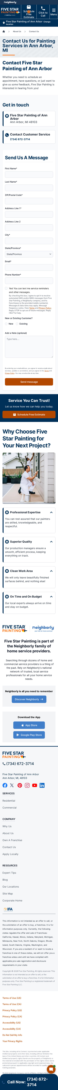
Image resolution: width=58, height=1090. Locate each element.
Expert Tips (9, 872)
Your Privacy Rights (12, 1041)
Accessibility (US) (11, 1022)
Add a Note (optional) (16, 333)
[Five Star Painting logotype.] (14, 628)
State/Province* (13, 248)
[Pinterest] (19, 785)
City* (7, 234)
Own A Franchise (12, 840)
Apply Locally (10, 854)
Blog (5, 879)
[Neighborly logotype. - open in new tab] (10, 2)
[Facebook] (4, 785)
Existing (23, 323)
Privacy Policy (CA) (12, 1016)
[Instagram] (27, 785)
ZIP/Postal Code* (14, 195)
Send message (29, 381)
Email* (8, 261)
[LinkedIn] (42, 785)
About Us (7, 833)
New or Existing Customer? (18, 318)
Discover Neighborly (27, 699)
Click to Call (43, 14)
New (11, 323)
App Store (31, 725)
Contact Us (9, 847)
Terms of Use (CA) (11, 1004)
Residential (8, 800)
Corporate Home (12, 900)
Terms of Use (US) (11, 998)
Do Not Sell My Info (12, 1035)
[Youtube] (34, 785)
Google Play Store (31, 734)
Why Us (6, 826)
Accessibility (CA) (11, 1028)
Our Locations (10, 886)
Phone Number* (13, 274)
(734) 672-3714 (20, 139)
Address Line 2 (13, 221)
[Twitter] (12, 785)
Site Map (7, 893)
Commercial (9, 807)
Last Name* (11, 181)
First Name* (11, 168)
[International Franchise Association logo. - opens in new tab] (8, 909)
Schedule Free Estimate (28, 14)
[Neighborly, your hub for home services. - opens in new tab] (44, 629)
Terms (31, 308)
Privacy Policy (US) (12, 1010)
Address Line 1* (13, 208)
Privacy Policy (45, 308)
